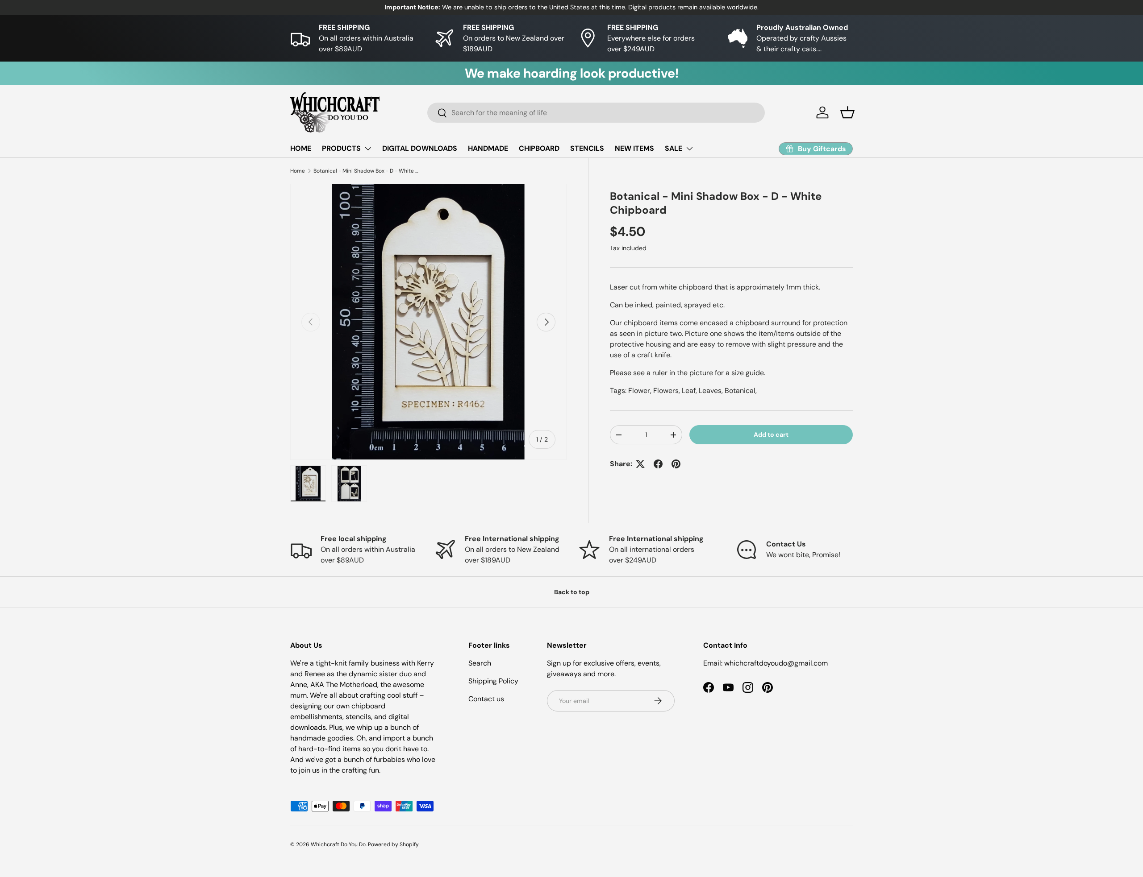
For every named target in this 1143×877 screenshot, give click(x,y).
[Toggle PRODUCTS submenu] (368, 148)
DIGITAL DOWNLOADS (419, 148)
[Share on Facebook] (658, 464)
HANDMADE (488, 148)
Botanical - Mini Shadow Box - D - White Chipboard (367, 170)
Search (479, 663)
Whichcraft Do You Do (338, 844)
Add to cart (771, 434)
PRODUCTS (341, 148)
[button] (847, 112)
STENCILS (587, 148)
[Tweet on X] (640, 464)
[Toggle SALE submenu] (689, 148)
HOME (300, 148)
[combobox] (596, 113)
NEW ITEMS (634, 148)
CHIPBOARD (539, 148)
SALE (673, 148)
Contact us (486, 698)
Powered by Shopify (393, 844)
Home (297, 170)
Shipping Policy (493, 681)
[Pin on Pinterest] (676, 464)
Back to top (571, 592)
